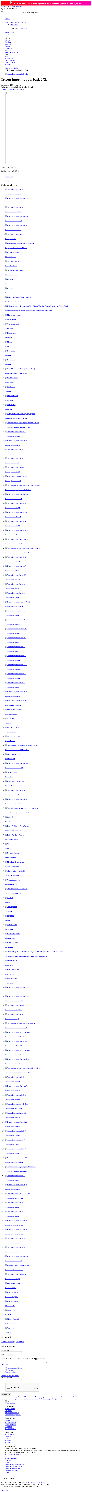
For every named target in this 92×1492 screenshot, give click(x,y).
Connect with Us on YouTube (75, 1397)
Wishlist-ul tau (10, 60)
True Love (8, 1332)
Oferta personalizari (12, 1413)
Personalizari (9, 46)
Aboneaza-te (6, 1395)
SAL (7, 1474)
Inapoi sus (4, 1364)
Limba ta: (4, 1478)
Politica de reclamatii (12, 1468)
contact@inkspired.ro (13, 1454)
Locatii (7, 1439)
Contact (8, 64)
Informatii (8, 1411)
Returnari (8, 1427)
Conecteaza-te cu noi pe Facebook (13, 1397)
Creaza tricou (10, 1409)
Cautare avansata (11, 1458)
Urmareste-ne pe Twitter (32, 1399)
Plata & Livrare (10, 1425)
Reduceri (8, 48)
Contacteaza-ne (10, 1429)
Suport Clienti (10, 62)
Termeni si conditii (12, 1470)
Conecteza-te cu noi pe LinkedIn (12, 1399)
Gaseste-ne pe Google (49, 1399)
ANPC (7, 1472)
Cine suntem (9, 1434)
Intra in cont (14, 25)
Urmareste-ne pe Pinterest (56, 1397)
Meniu (7, 19)
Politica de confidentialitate (14, 1464)
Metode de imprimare (13, 1415)
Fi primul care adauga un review (12, 1342)
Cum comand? (10, 1423)
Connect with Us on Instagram (36, 1397)
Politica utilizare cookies (14, 1466)
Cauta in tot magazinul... (30, 13)
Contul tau (15, 23)
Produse (8, 42)
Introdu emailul (6, 1378)
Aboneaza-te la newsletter (10, 1376)
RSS (7, 1462)
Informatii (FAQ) (11, 1421)
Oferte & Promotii (11, 52)
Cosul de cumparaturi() (14, 1368)
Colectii (8, 50)
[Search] (2, 11)
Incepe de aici (23, 28)
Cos (9, 32)
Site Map (8, 1460)
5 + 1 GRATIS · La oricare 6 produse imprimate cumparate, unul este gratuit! (47, 3)
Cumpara (8, 40)
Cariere (8, 1441)
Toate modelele (10, 1403)
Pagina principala (11, 68)
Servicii (8, 44)
